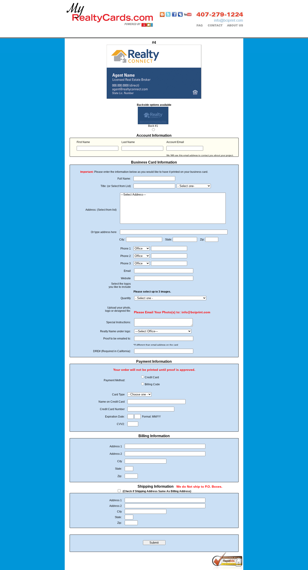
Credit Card (152, 377)
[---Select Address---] (172, 195)
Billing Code (152, 384)
